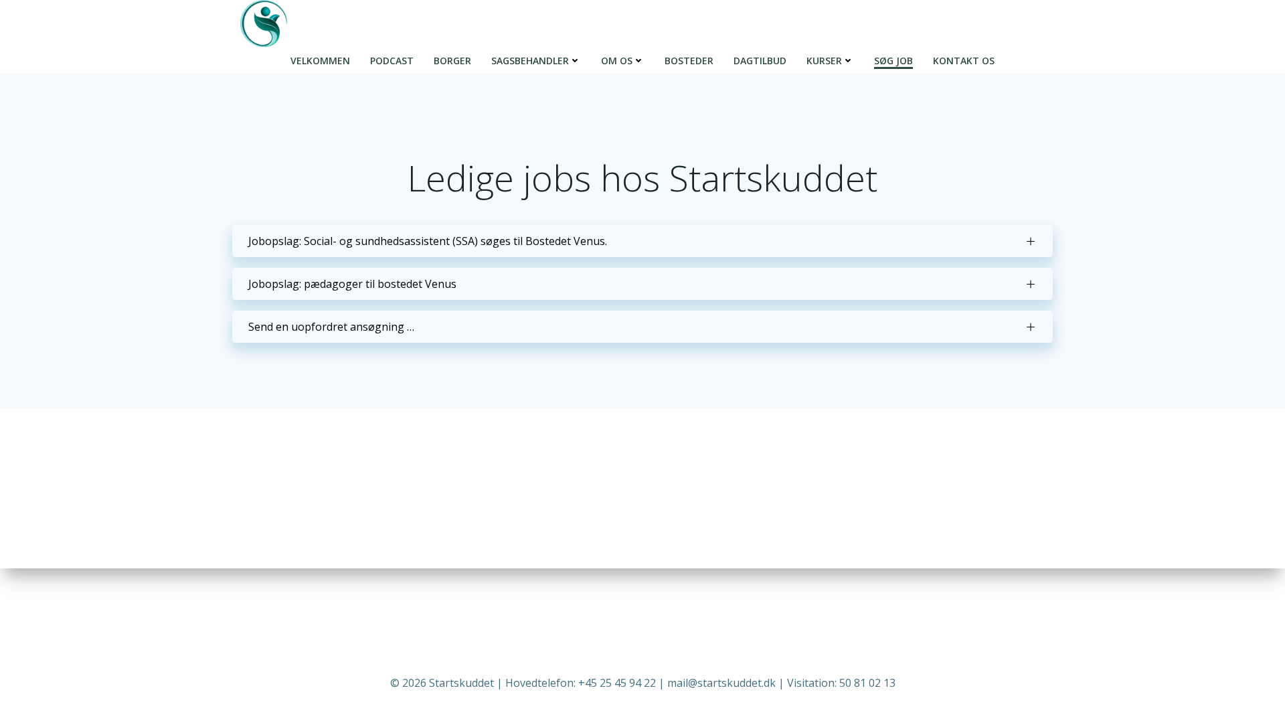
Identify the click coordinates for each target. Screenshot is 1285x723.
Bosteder (689, 60)
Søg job (893, 60)
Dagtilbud (760, 60)
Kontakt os (964, 60)
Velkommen (320, 60)
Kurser (824, 60)
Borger (452, 60)
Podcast (392, 60)
